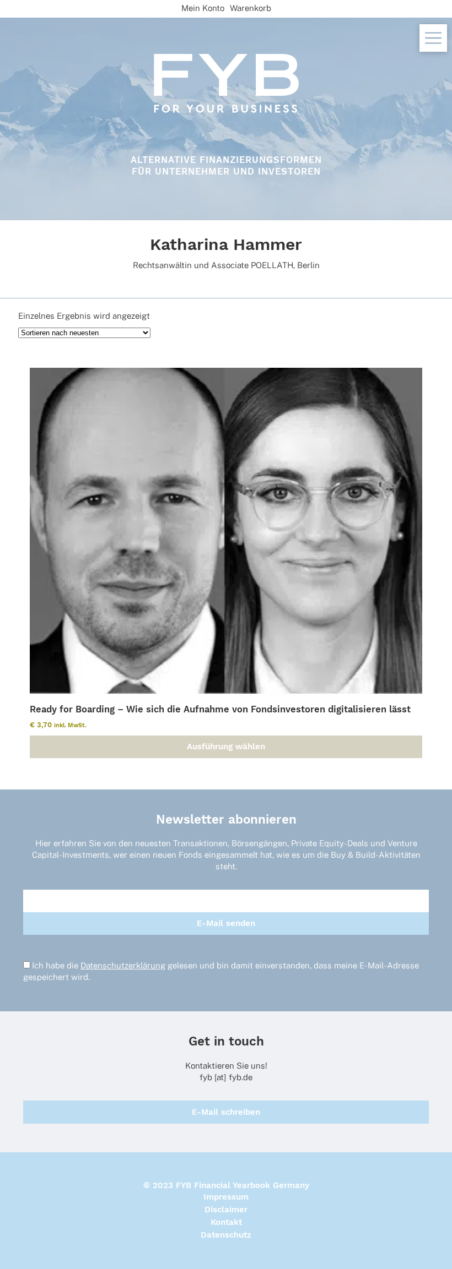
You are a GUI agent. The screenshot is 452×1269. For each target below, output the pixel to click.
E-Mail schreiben (226, 1112)
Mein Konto (202, 8)
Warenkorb (250, 8)
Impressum (226, 1197)
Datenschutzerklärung (122, 965)
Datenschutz (226, 1235)
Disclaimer (226, 1209)
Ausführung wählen (226, 746)
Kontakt (226, 1222)
